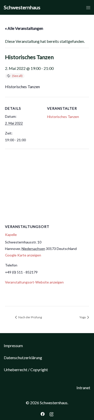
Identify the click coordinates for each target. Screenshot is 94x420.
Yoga (82, 317)
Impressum (13, 345)
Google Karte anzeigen (23, 255)
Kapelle (11, 234)
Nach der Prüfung (30, 317)
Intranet (83, 387)
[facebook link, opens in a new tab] (43, 413)
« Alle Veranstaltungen (24, 28)
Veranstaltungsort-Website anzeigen (34, 282)
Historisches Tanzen (63, 116)
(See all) (17, 76)
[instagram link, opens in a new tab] (52, 413)
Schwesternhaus (22, 7)
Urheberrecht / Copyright (26, 369)
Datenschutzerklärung (23, 357)
